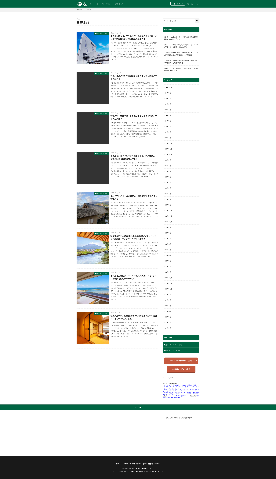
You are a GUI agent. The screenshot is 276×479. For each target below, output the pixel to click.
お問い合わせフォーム (122, 4)
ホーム (92, 4)
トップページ (178, 4)
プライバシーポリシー (104, 4)
